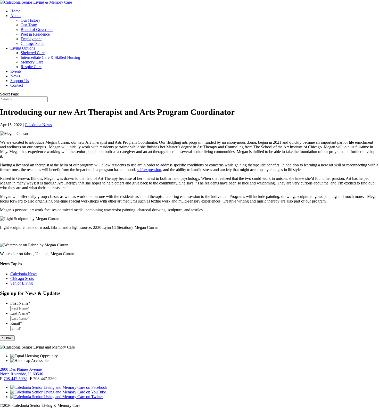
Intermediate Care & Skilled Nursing (50, 57)
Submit (7, 338)
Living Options (22, 48)
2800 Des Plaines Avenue (21, 369)
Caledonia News (38, 125)
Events (15, 71)
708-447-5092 (15, 378)
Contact (16, 85)
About (15, 15)
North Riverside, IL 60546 (21, 374)
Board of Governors (37, 29)
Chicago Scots (32, 43)
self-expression (149, 169)
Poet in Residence (35, 34)
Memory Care (32, 62)
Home (15, 11)
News (15, 76)
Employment (31, 39)
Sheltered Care (33, 53)
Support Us (19, 80)
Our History (30, 20)
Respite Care (31, 66)
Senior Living (21, 283)
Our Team (29, 25)
